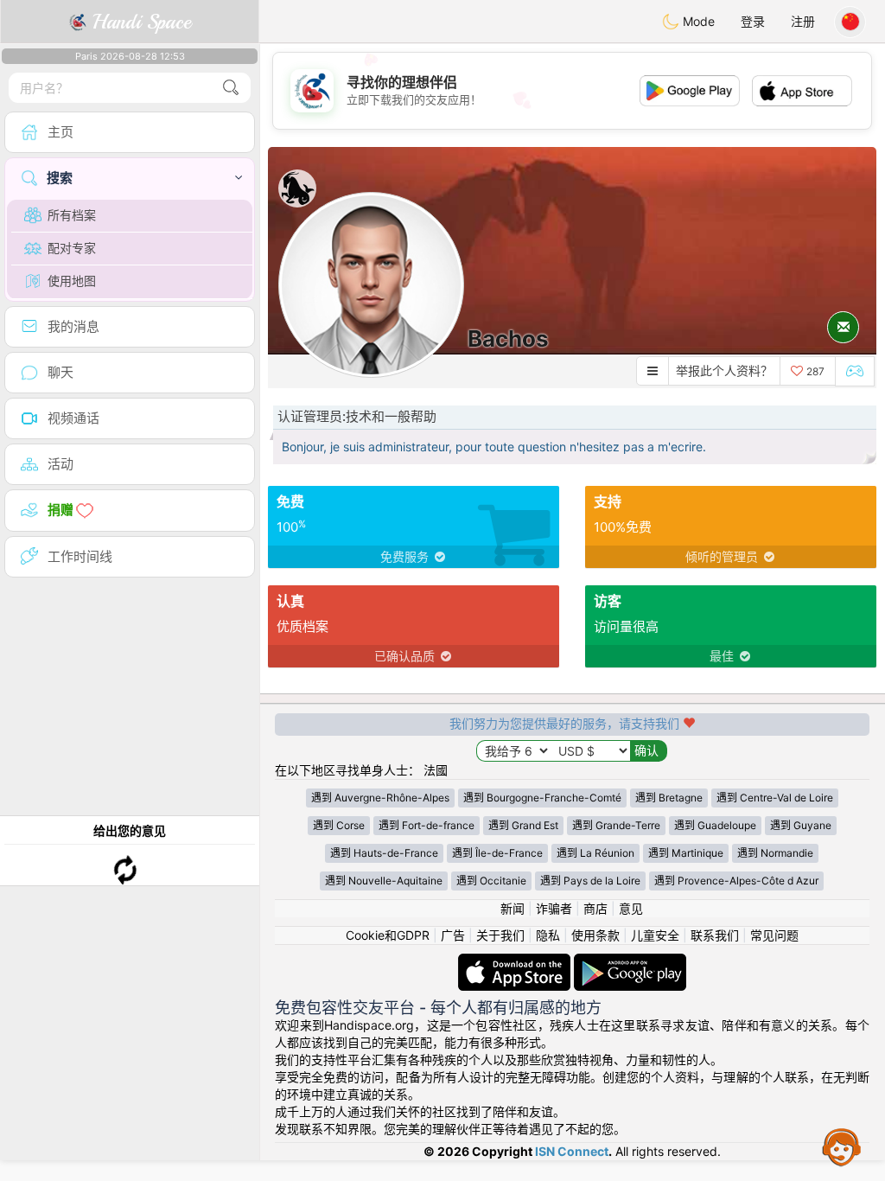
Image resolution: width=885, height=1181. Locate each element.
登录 (753, 21)
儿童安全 (655, 935)
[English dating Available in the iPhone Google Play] (630, 961)
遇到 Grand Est (523, 825)
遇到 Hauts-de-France (384, 852)
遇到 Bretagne (669, 797)
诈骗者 (554, 908)
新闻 (512, 908)
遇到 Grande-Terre (616, 825)
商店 (595, 908)
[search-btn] (231, 88)
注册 (803, 21)
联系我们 (715, 935)
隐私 (548, 935)
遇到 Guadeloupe (715, 825)
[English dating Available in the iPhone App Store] (516, 961)
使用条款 (595, 935)
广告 (453, 935)
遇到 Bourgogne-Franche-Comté (542, 797)
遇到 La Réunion (595, 852)
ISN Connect (571, 1151)
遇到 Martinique (685, 852)
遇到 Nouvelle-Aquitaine (383, 880)
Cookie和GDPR (388, 935)
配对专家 (72, 247)
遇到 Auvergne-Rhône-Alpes (380, 797)
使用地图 (72, 280)
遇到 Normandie (775, 852)
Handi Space (138, 22)
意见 (631, 908)
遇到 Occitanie (491, 880)
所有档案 (72, 214)
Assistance (841, 1146)
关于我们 (500, 935)
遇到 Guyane (800, 825)
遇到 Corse (339, 825)
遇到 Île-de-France (497, 852)
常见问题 (774, 935)
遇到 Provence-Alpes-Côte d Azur (736, 880)
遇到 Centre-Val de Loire (774, 797)
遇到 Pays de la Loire (590, 880)
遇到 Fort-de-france (426, 825)
